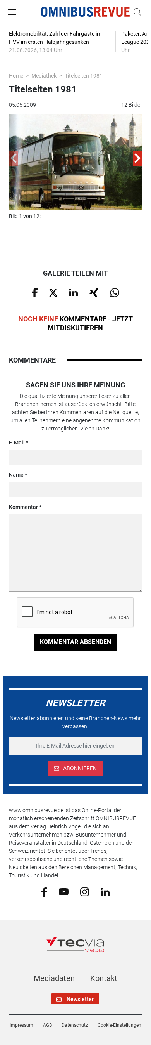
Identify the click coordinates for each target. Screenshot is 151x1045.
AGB (47, 1025)
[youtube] (64, 891)
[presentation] (13, 158)
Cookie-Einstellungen (119, 1025)
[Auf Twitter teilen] (53, 292)
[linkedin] (105, 891)
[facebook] (44, 891)
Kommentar (23, 507)
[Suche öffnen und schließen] (135, 12)
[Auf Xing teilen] (93, 292)
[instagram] (84, 891)
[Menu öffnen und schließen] (14, 12)
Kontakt (103, 978)
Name (16, 475)
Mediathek (44, 76)
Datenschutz (75, 1025)
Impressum (21, 1025)
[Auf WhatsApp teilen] (114, 292)
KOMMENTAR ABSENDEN (75, 642)
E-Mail (17, 442)
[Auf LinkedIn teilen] (73, 292)
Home (16, 76)
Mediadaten (54, 978)
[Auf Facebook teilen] (35, 292)
